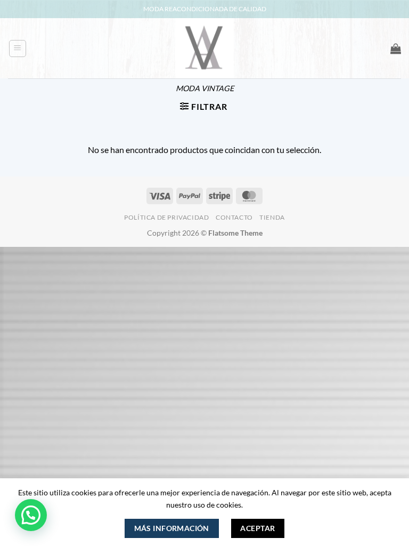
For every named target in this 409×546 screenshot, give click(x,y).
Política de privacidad (166, 217)
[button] (17, 48)
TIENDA (272, 217)
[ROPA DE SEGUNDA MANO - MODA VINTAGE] (204, 48)
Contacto (234, 217)
